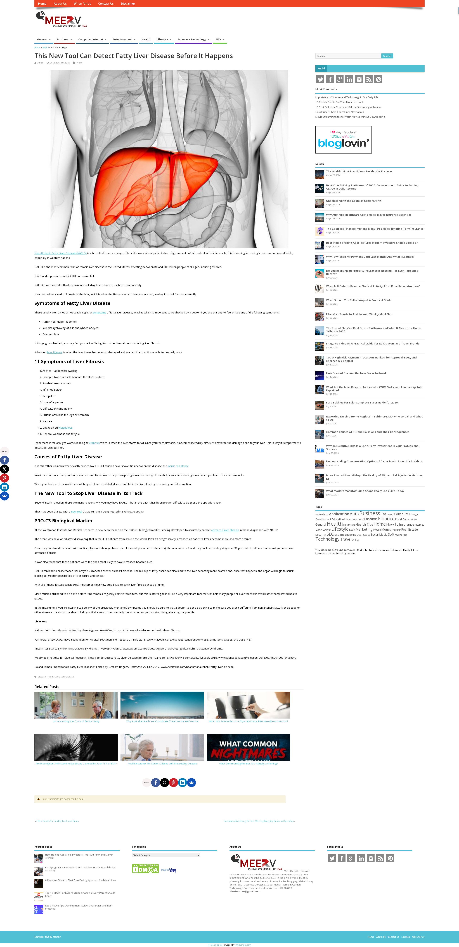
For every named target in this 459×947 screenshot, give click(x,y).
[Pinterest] (173, 782)
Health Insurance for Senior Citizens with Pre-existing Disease (162, 763)
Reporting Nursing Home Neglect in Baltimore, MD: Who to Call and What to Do (374, 418)
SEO (218, 39)
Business (63, 39)
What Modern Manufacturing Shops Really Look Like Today (365, 491)
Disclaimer (128, 4)
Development (323, 519)
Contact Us (106, 4)
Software (395, 534)
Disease (42, 676)
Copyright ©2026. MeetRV (47, 936)
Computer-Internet (90, 39)
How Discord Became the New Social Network (356, 373)
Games (413, 519)
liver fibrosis (54, 352)
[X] (164, 782)
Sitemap (405, 936)
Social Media (379, 535)
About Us (60, 4)
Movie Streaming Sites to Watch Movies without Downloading (350, 116)
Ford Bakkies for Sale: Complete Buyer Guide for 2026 (362, 402)
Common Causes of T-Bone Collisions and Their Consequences (367, 432)
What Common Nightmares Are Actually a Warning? (248, 763)
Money (386, 529)
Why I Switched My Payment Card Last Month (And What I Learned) (370, 256)
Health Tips (364, 524)
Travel (345, 539)
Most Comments (326, 89)
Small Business (363, 535)
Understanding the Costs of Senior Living (76, 721)
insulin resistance (178, 466)
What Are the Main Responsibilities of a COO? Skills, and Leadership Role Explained (374, 388)
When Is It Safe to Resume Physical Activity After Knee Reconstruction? (248, 721)
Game (406, 519)
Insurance (406, 524)
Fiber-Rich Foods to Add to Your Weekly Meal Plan (359, 314)
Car (383, 513)
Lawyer (326, 529)
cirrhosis (94, 443)
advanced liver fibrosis (225, 530)
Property (396, 529)
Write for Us (82, 4)
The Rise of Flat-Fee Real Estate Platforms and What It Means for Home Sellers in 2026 (373, 329)
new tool (76, 511)
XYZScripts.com (243, 944)
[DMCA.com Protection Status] (145, 873)
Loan (352, 529)
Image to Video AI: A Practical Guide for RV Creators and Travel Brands (372, 343)
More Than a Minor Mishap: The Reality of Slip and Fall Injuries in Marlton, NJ (374, 476)
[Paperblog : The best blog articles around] (168, 873)
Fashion (370, 518)
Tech (405, 534)
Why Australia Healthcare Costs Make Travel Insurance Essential (162, 721)
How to (392, 524)
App (326, 514)
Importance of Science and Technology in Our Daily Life (346, 97)
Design (414, 514)
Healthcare (349, 524)
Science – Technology (192, 39)
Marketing (364, 529)
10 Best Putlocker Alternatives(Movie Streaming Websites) (348, 107)
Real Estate (409, 529)
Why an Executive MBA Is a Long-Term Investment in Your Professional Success (372, 447)
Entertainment (122, 39)
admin (40, 62)
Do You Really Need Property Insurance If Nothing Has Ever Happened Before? (372, 272)
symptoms (99, 312)
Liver (57, 676)
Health (146, 39)
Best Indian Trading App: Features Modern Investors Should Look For (372, 242)
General (42, 39)
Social (321, 68)
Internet (419, 524)
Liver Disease (67, 676)
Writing (355, 540)
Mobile (377, 529)
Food (398, 519)
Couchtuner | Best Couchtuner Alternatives (339, 112)
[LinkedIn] (182, 782)
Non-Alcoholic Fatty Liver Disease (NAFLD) (60, 253)
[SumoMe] (191, 782)
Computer (402, 514)
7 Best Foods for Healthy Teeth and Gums (57, 821)
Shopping (350, 534)
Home (42, 4)
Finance (386, 518)
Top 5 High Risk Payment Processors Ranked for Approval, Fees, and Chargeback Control (371, 359)
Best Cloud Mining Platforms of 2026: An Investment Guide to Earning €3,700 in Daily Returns (372, 186)
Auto (354, 513)
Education (338, 519)
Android (319, 514)
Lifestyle (162, 39)
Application (339, 513)
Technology (327, 539)
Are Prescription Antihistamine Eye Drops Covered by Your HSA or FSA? (76, 763)
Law (318, 529)
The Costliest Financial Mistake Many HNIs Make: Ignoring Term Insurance (374, 228)
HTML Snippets (215, 944)
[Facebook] (155, 782)
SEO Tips (339, 534)
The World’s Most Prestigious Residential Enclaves (359, 171)
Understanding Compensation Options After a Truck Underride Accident (374, 461)
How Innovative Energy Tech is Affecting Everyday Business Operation (259, 821)
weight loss (65, 427)
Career (390, 514)
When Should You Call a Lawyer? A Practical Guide (358, 300)
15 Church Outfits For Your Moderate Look (339, 102)
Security (320, 534)
